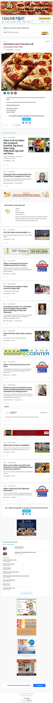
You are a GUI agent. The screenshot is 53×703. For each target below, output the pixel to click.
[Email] (15, 93)
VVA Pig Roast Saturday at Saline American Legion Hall (15, 287)
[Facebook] (4, 93)
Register (43, 21)
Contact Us (23, 695)
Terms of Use (23, 701)
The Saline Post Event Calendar (10, 542)
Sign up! (26, 119)
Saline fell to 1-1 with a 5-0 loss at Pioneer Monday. (14, 338)
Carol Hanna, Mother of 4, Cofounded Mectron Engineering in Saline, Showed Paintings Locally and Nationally (17, 309)
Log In (48, 21)
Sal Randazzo (13, 412)
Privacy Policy (29, 701)
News (3, 21)
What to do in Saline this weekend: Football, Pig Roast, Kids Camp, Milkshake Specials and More (13, 147)
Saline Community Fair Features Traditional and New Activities (15, 264)
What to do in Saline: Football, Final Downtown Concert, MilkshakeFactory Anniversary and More (18, 467)
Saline (4, 137)
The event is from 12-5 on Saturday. (11, 291)
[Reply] (8, 125)
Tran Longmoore (7, 160)
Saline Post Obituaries (8, 183)
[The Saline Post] (13, 18)
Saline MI (47, 41)
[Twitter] (8, 93)
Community (13, 21)
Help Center (29, 695)
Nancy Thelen (6, 274)
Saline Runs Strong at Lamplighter (16, 445)
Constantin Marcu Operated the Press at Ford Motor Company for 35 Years (17, 175)
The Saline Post (18, 183)
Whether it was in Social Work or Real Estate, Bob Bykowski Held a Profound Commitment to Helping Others (17, 389)
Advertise (24, 21)
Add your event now (26, 593)
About (28, 21)
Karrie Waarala (10, 49)
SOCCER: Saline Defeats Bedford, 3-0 (17, 232)
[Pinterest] (12, 93)
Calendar (7, 21)
